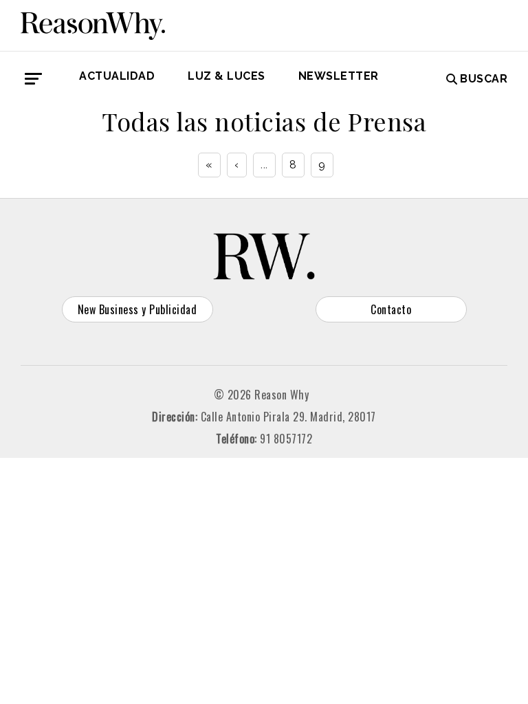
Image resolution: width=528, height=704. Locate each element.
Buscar (483, 78)
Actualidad (117, 75)
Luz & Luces (226, 75)
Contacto (391, 309)
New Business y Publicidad (137, 309)
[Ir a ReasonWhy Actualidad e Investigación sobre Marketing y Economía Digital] (93, 23)
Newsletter (338, 75)
